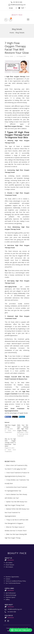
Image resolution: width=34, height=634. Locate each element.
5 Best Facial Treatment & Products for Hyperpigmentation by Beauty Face (17, 474)
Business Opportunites (12, 577)
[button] (20, 630)
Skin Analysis (9, 567)
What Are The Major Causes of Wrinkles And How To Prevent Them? (16, 528)
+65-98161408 (11, 612)
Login (22, 8)
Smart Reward (10, 565)
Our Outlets (9, 562)
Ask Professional (10, 593)
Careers (8, 579)
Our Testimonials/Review (13, 583)
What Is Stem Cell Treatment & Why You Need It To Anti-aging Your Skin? (16, 467)
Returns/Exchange (11, 595)
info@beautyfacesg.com (18, 4)
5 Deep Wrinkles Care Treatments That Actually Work (17, 481)
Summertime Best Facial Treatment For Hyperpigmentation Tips (16, 489)
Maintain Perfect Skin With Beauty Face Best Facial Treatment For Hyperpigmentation (17, 512)
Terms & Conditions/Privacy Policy (16, 581)
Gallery (8, 599)
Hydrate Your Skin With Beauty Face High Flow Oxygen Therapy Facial (16, 503)
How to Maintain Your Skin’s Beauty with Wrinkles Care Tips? (16, 496)
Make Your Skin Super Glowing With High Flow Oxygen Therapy (16, 536)
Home (12, 32)
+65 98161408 (17, 2)
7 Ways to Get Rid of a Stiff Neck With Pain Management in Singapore (16, 521)
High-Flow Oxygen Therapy (10, 426)
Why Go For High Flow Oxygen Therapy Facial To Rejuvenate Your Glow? (10, 442)
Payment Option (10, 597)
